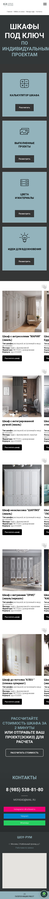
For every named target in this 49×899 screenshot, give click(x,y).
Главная (9, 11)
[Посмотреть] (24, 157)
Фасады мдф (30, 11)
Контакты (39, 11)
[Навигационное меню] (45, 4)
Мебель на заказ (19, 11)
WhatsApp (24, 823)
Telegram (24, 816)
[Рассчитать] (24, 105)
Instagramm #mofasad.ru (24, 809)
